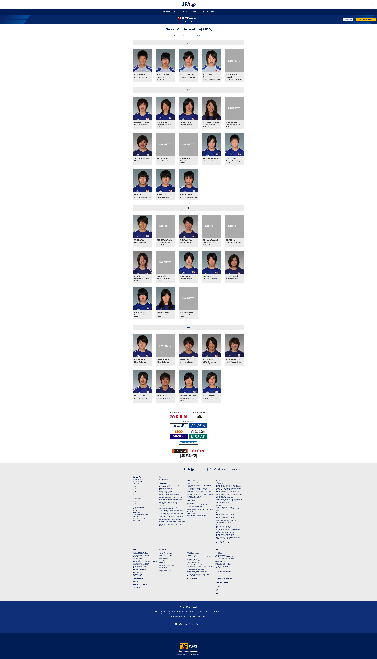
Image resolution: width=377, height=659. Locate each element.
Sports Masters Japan (164, 500)
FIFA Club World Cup (164, 526)
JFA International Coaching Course (195, 569)
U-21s (134, 486)
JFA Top (217, 552)
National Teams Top (138, 479)
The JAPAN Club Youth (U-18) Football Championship (200, 494)
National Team (168, 12)
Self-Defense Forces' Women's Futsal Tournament (228, 529)
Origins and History (220, 561)
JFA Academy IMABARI (138, 574)
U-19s (134, 488)
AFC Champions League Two (166, 489)
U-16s (134, 493)
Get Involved (209, 12)
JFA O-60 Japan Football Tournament (225, 517)
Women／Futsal (136, 512)
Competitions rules (222, 575)
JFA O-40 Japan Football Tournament (225, 514)
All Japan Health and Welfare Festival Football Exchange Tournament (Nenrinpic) (226, 521)
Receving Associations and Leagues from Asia (198, 574)
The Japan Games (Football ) (194, 496)
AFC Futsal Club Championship (223, 539)
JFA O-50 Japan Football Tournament (225, 516)
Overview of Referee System (165, 553)
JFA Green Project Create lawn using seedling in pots (200, 557)
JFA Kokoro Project (191, 555)
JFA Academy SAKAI (138, 572)
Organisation (218, 560)
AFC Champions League (164, 486)
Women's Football (192, 578)
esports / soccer (137, 520)
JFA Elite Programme (138, 557)
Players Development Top (139, 552)
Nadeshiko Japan (137, 498)
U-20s (134, 500)
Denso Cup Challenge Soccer (166, 508)
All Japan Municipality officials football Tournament (170, 497)
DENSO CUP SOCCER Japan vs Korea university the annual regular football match (171, 510)
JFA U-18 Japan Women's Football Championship (227, 491)
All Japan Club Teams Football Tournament (169, 494)
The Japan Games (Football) (165, 491)
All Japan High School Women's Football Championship (229, 499)
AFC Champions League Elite (166, 488)
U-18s (134, 489)
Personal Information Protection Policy (191, 638)
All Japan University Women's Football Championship (228, 488)
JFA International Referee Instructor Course (197, 571)
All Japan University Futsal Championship (226, 531)
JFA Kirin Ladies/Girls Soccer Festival (142, 586)
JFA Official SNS (235, 469)
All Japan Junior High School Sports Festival (197, 505)
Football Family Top (138, 578)
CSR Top (189, 552)
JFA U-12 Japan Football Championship (196, 515)
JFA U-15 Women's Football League (224, 497)
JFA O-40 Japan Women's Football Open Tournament (228, 486)
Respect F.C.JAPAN (137, 587)
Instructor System (163, 567)
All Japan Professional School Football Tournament (171, 524)
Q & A (217, 590)
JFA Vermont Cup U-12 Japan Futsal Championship (228, 537)
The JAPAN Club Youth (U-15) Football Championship (200, 508)
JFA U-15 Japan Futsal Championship (225, 534)
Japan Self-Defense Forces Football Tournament (170, 499)
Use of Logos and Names (221, 566)
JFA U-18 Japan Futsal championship (225, 532)
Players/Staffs (348, 19)
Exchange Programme (164, 557)
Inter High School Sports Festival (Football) (197, 490)
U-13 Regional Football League (194, 506)
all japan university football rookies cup (168, 507)
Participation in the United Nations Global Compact (199, 576)
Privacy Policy (210, 638)
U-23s (134, 485)
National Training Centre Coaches (141, 563)
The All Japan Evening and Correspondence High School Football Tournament (199, 492)
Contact (219, 638)
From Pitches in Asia (192, 568)
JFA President (218, 553)
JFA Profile (218, 568)
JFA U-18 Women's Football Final (224, 490)
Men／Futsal (136, 508)
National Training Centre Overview (141, 555)
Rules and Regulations (223, 571)
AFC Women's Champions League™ (224, 507)
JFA (216, 550)
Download (161, 572)
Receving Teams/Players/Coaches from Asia (198, 572)
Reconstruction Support (193, 553)
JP (373, 4)
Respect (135, 579)
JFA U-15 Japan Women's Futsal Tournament (226, 535)
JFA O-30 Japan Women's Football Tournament (227, 485)
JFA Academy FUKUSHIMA (139, 569)
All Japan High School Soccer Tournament (197, 488)
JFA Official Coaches (164, 564)
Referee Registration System (165, 555)
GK (175, 35)
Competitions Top (163, 479)
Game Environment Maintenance (140, 566)
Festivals (135, 583)
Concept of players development (140, 553)
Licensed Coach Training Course (166, 565)
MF (191, 35)
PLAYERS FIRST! (137, 575)
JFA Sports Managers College (194, 561)
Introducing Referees (164, 560)
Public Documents (221, 582)
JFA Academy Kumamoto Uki (140, 571)
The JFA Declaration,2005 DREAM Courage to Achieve (228, 557)
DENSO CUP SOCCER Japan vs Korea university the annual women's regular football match (171, 517)
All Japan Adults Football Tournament (167, 496)
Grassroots (135, 581)
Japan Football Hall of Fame (222, 563)
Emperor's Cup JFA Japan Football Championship (170, 485)
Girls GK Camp (136, 560)
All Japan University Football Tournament (168, 502)
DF (183, 35)
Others (217, 586)
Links (217, 593)
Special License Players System (140, 564)
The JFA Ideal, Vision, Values (188, 624)
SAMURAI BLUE (137, 483)
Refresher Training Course (165, 570)
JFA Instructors (162, 568)
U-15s (134, 494)
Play (195, 12)
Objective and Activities (221, 555)
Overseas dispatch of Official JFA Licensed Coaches (199, 566)
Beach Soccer (136, 516)
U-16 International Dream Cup (194, 497)
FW (198, 35)
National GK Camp (137, 558)
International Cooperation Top (195, 565)
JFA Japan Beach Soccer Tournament (225, 543)
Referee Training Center (164, 558)
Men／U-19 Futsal (137, 510)
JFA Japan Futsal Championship (223, 526)
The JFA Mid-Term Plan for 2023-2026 (224, 558)
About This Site (160, 638)
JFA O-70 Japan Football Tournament (225, 519)
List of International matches (165, 481)
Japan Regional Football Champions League (169, 493)
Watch (184, 12)
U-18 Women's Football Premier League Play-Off (227, 493)
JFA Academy (136, 568)
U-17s (134, 491)
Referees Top (162, 552)
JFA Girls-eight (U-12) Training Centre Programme (145, 561)
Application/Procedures (223, 579)
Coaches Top (162, 562)
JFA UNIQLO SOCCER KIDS (140, 584)
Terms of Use (171, 638)
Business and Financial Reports (223, 564)
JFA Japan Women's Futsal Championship (226, 528)
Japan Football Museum (193, 562)
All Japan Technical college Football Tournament (170, 519)
